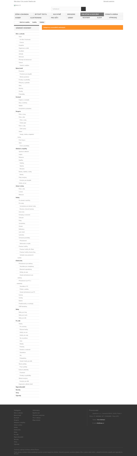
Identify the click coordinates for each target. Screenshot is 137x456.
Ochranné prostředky (24, 237)
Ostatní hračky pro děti (25, 361)
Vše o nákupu (37, 417)
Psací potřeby (23, 367)
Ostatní (20, 226)
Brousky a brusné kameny (26, 209)
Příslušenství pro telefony (25, 263)
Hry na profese (23, 338)
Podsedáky (21, 94)
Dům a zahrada (22, 14)
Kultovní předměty (23, 369)
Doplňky (20, 160)
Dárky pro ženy (22, 312)
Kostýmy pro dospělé (25, 180)
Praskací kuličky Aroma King (27, 252)
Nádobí (20, 105)
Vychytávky (21, 223)
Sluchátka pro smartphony (26, 266)
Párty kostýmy (22, 177)
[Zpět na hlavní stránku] (16, 22)
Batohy (21, 174)
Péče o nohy (22, 120)
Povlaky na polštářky (24, 79)
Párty (20, 220)
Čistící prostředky (24, 145)
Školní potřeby (22, 364)
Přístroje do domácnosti (25, 59)
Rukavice (21, 157)
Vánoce (20, 62)
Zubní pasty (22, 128)
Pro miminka (22, 326)
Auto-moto (21, 212)
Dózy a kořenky (22, 102)
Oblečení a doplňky (90, 14)
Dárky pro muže (22, 315)
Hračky (20, 323)
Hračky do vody (23, 335)
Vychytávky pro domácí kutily (27, 206)
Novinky (86, 18)
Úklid (19, 143)
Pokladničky (22, 358)
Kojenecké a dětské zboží (25, 384)
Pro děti (54, 18)
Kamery (20, 295)
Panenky (21, 346)
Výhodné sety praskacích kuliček (25, 256)
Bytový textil (41, 14)
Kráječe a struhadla (23, 100)
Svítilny (20, 298)
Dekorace (21, 56)
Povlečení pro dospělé (25, 74)
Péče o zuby (22, 125)
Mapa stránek (36, 420)
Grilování (21, 217)
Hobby (18, 18)
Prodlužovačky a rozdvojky (25, 303)
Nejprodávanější (20, 387)
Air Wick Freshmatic (25, 39)
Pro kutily (21, 203)
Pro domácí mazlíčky (24, 200)
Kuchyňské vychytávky (24, 108)
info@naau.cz (100, 423)
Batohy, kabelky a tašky (25, 171)
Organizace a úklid (23, 48)
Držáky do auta (23, 272)
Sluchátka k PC (23, 286)
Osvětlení (21, 51)
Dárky (70, 18)
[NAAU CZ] (31, 8)
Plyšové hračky (23, 329)
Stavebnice (22, 352)
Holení (20, 131)
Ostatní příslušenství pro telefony (25, 276)
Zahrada (20, 54)
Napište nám (32, 1)
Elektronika (35, 18)
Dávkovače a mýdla (24, 243)
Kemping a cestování (24, 214)
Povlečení (21, 71)
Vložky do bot (22, 183)
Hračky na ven (23, 332)
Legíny (20, 154)
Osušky (20, 91)
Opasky (21, 166)
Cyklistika (21, 235)
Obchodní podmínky (108, 1)
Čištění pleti (22, 123)
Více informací (101, 419)
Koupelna (21, 45)
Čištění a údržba (24, 289)
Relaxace (21, 194)
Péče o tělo (21, 117)
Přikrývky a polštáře (24, 82)
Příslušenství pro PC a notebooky (24, 282)
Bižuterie (21, 168)
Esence (21, 42)
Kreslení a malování (24, 349)
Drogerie (71, 14)
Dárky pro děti (22, 318)
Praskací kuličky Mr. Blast (26, 249)
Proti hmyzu (21, 140)
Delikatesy (21, 229)
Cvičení (20, 191)
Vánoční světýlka (24, 65)
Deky (20, 85)
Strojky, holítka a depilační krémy (26, 136)
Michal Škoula (35, 449)
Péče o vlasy (22, 114)
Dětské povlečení (24, 77)
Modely (21, 344)
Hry (20, 355)
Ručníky (20, 88)
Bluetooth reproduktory (25, 269)
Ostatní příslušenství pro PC (27, 292)
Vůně (20, 36)
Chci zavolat (24, 1)
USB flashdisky (22, 306)
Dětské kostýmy (23, 378)
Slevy (99, 18)
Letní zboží (21, 232)
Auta (20, 341)
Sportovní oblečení (23, 151)
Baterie (20, 300)
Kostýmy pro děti (24, 381)
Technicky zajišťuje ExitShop (22, 449)
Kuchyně (57, 14)
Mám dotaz (17, 1)
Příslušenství (23, 240)
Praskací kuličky (23, 246)
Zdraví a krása (111, 14)
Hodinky (21, 163)
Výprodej (113, 18)
